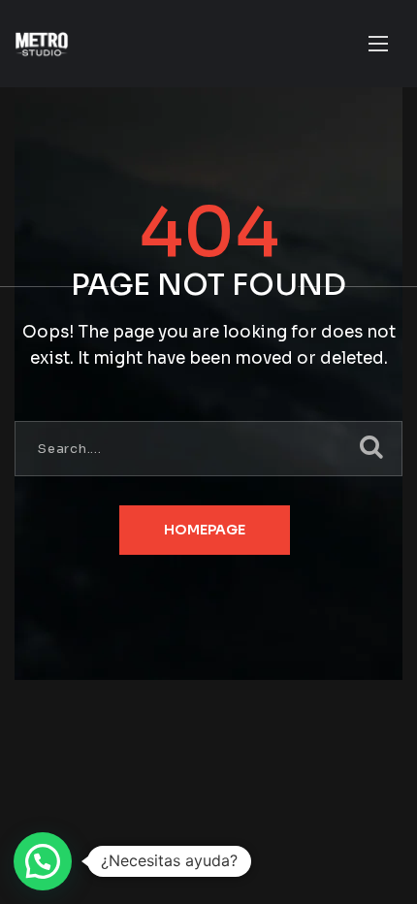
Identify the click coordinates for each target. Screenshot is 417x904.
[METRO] (42, 44)
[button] (43, 861)
